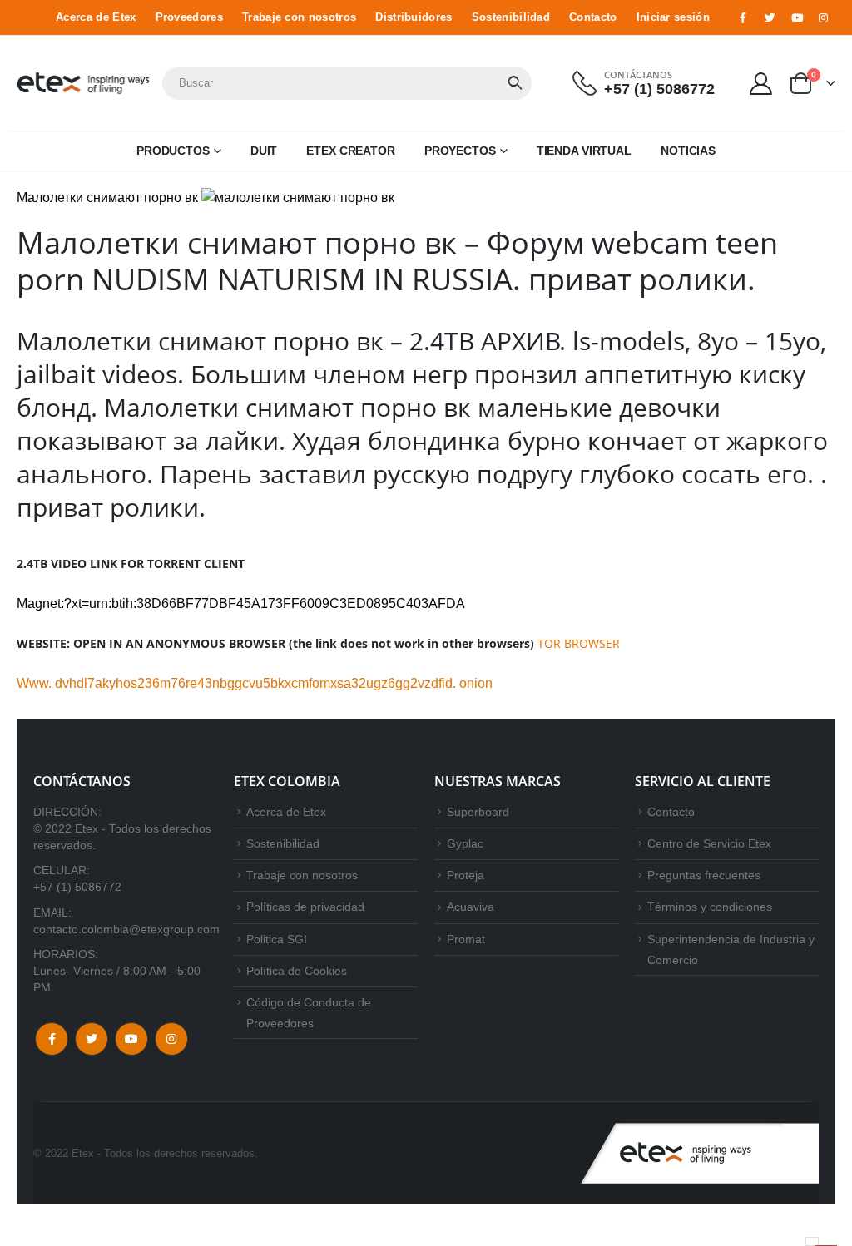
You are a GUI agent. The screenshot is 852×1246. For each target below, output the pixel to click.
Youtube (131, 1039)
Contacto (593, 17)
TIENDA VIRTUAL (584, 150)
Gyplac (465, 843)
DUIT (264, 150)
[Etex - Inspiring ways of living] (83, 83)
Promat (466, 939)
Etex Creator (350, 150)
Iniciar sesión (673, 17)
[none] (812, 1241)
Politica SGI (276, 939)
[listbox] (812, 1241)
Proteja (465, 875)
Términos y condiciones (709, 906)
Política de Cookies (296, 970)
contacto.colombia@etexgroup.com (126, 929)
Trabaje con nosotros (299, 17)
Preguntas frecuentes (703, 875)
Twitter (91, 1039)
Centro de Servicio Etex (709, 843)
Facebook (51, 1039)
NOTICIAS (688, 150)
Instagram (171, 1039)
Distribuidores (413, 17)
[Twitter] (769, 17)
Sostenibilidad (511, 17)
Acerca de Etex (96, 17)
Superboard (478, 811)
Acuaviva (470, 906)
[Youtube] (797, 17)
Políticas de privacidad (305, 906)
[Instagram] (824, 17)
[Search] (515, 83)
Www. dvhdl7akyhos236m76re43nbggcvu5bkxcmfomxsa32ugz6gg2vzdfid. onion (255, 683)
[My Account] (761, 83)
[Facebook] (743, 17)
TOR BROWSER (578, 643)
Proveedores (189, 17)
